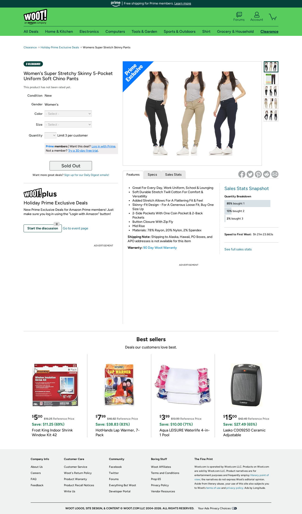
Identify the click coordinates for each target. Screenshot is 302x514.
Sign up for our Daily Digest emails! (86, 175)
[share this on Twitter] (250, 174)
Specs (152, 175)
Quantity (35, 135)
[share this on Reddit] (266, 174)
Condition (34, 96)
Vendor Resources (163, 491)
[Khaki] (271, 103)
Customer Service (75, 466)
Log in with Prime (103, 146)
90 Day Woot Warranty (160, 248)
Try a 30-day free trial (83, 150)
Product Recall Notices (79, 485)
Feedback (37, 485)
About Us (37, 466)
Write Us (69, 491)
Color (38, 114)
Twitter (114, 473)
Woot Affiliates (161, 466)
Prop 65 (156, 479)
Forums (239, 20)
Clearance (30, 47)
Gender (36, 104)
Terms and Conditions (165, 473)
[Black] (271, 91)
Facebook (115, 466)
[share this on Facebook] (241, 174)
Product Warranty (75, 479)
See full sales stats (238, 249)
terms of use (213, 487)
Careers (36, 473)
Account (256, 20)
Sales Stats (173, 175)
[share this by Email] (274, 174)
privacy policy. (235, 487)
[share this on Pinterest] (258, 174)
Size (39, 125)
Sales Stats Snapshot (246, 188)
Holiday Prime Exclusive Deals (60, 47)
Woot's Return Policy (78, 473)
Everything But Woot (122, 485)
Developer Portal (119, 491)
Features (133, 175)
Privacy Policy (160, 485)
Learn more (182, 3)
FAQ (33, 479)
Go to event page (75, 228)
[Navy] (271, 115)
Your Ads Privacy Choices (214, 508)
